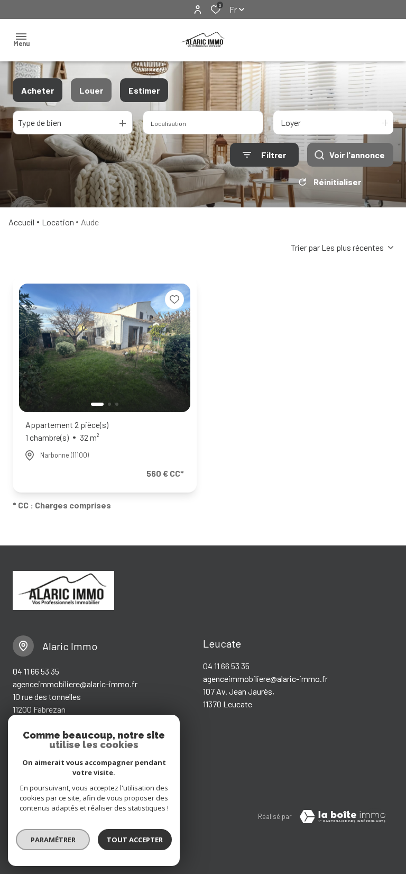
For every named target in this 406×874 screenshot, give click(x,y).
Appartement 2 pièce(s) (66, 431)
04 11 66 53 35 (36, 671)
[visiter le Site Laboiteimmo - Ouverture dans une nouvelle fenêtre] (342, 817)
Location (58, 222)
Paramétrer (53, 839)
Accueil (21, 222)
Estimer (144, 90)
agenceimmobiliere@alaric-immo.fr (75, 684)
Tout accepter (135, 839)
